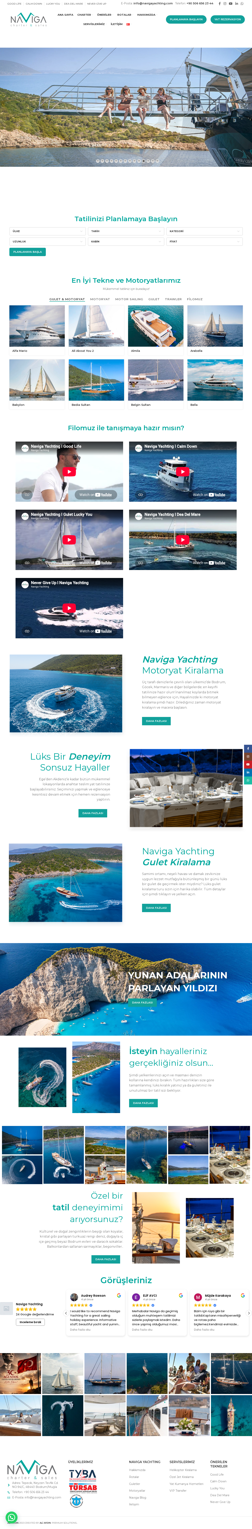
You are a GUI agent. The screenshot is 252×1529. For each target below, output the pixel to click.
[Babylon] (37, 380)
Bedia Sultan (81, 405)
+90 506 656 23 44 (200, 3)
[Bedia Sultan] (96, 380)
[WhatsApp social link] (242, 4)
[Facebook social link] (219, 4)
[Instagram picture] (20, 1373)
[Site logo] (28, 19)
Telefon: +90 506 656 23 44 (30, 1492)
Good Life (217, 1474)
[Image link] (32, 1469)
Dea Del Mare (219, 1495)
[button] (249, 1313)
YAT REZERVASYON (228, 19)
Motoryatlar (137, 1490)
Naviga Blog (137, 1497)
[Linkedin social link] (236, 4)
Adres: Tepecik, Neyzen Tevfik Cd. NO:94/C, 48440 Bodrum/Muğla (35, 1485)
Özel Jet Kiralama (182, 1477)
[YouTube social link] (231, 4)
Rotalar (134, 1477)
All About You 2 (83, 351)
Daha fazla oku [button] (80, 1330)
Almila (135, 351)
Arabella (196, 351)
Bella (194, 405)
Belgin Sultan (141, 405)
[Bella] (215, 380)
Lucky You (217, 1488)
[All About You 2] (96, 326)
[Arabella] (215, 326)
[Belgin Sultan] (155, 380)
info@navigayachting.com (153, 3)
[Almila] (155, 326)
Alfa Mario (19, 351)
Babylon (18, 405)
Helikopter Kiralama (183, 1470)
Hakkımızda (137, 1470)
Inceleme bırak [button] (30, 1322)
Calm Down (218, 1481)
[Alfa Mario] (37, 326)
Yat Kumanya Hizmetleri (186, 1484)
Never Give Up (220, 1502)
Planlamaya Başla (27, 251)
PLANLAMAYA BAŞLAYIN (186, 19)
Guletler (134, 1484)
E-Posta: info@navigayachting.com (37, 1497)
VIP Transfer (178, 1490)
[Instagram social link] (224, 4)
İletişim (134, 1504)
